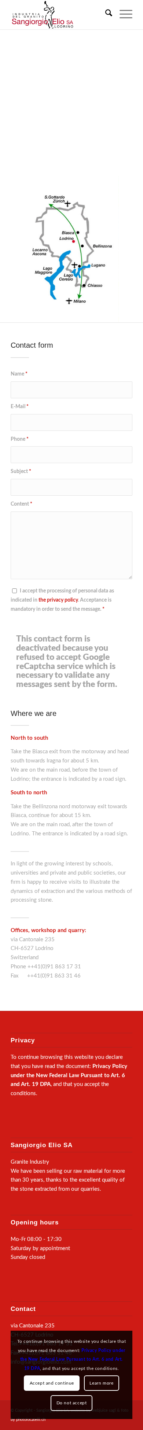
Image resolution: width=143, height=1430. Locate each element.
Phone (20, 439)
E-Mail (20, 406)
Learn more (101, 1383)
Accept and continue (52, 1383)
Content (21, 504)
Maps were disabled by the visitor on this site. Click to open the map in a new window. (81, 107)
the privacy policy (58, 600)
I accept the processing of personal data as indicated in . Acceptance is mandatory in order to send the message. (62, 600)
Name (19, 374)
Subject (21, 471)
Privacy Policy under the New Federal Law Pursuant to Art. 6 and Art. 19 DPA (69, 1075)
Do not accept (71, 1403)
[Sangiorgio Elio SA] (59, 14)
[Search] (105, 14)
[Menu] (122, 14)
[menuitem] (105, 14)
